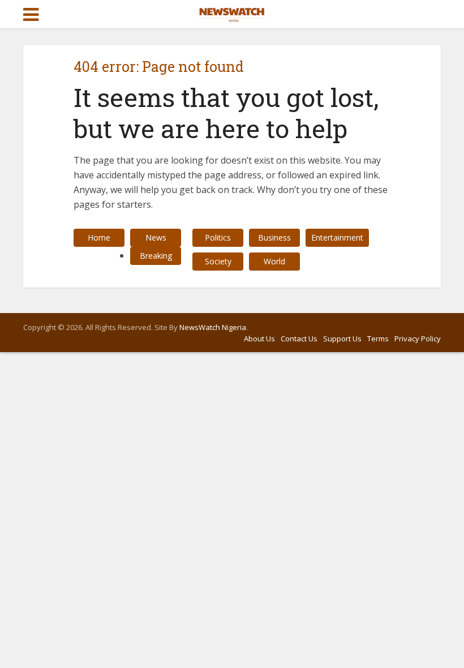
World (274, 261)
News (155, 237)
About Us (259, 338)
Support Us (342, 338)
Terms (378, 338)
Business (274, 237)
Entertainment (337, 237)
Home (99, 237)
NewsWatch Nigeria (212, 327)
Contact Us (299, 338)
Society (218, 261)
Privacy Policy (417, 338)
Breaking (156, 255)
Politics (218, 237)
